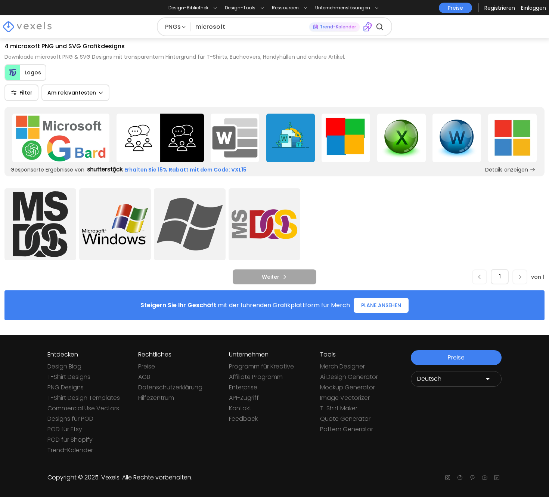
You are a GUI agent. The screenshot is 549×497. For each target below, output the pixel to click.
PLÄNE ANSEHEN (381, 305)
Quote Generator (345, 418)
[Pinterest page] (472, 478)
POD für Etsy (64, 429)
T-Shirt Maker (338, 408)
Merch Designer (342, 366)
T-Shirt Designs (68, 377)
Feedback (243, 418)
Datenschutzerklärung (170, 387)
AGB (144, 377)
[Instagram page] (447, 478)
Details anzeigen (506, 169)
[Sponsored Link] (61, 138)
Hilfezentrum (156, 397)
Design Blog (64, 366)
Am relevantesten (71, 92)
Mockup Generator (347, 387)
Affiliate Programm (256, 377)
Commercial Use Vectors (83, 408)
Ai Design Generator (349, 377)
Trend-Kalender (70, 450)
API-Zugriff (244, 397)
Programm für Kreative (261, 366)
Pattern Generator (346, 429)
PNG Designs (65, 387)
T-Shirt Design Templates (83, 397)
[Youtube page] (484, 478)
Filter (25, 92)
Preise (146, 366)
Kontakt (240, 408)
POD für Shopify (70, 439)
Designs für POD (70, 418)
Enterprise (243, 387)
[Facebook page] (460, 478)
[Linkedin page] (497, 478)
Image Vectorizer (345, 397)
